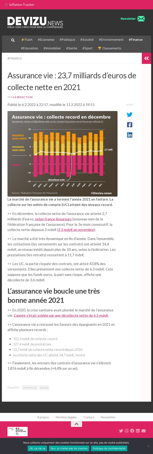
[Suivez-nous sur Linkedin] (138, 431)
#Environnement (111, 39)
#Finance (136, 39)
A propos (43, 417)
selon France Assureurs (53, 219)
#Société (87, 39)
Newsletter (108, 417)
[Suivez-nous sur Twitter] (121, 431)
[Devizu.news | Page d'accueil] (35, 22)
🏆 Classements (109, 48)
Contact (89, 417)
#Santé (71, 48)
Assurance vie (30, 387)
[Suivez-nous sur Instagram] (127, 431)
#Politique (67, 39)
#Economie (46, 39)
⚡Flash (26, 39)
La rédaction (22, 97)
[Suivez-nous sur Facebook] (132, 431)
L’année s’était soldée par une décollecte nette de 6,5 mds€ (61, 315)
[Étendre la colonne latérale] (146, 58)
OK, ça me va (37, 448)
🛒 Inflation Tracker (19, 5)
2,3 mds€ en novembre (76, 229)
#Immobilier (52, 48)
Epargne (44, 387)
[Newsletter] (143, 431)
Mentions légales (66, 417)
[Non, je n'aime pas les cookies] (148, 446)
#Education (29, 48)
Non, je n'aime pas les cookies (69, 448)
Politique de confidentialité (109, 448)
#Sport (87, 48)
